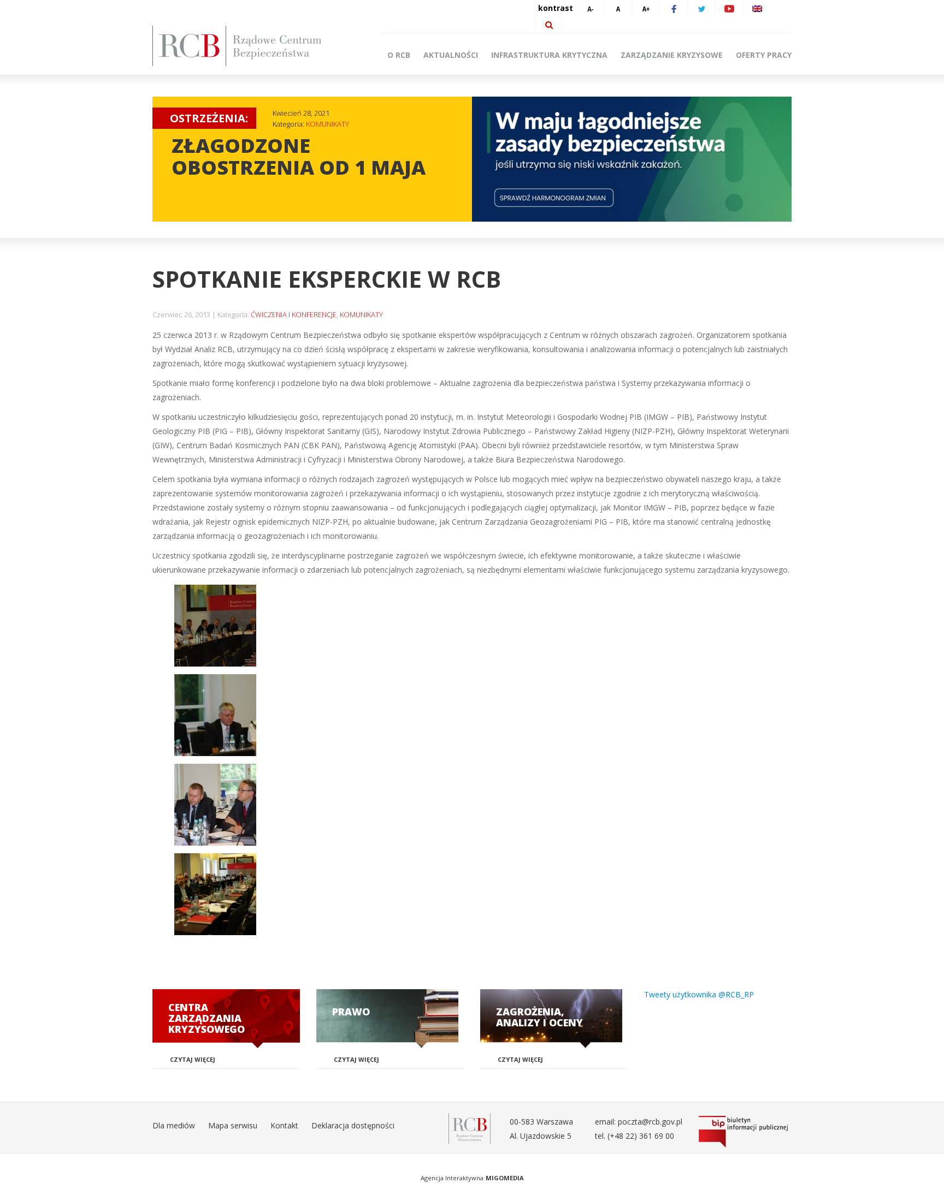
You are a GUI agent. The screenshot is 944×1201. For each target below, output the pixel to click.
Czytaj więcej (192, 1059)
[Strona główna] (253, 46)
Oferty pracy (764, 55)
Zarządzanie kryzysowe (672, 55)
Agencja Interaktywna (452, 1178)
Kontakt (284, 1125)
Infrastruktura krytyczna (549, 55)
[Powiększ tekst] (646, 8)
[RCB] (470, 1127)
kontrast (555, 8)
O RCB (398, 55)
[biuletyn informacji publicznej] (745, 1132)
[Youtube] (729, 8)
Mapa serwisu (232, 1125)
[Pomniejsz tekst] (590, 8)
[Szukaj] (549, 24)
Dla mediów (173, 1125)
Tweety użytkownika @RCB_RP (699, 994)
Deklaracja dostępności (352, 1125)
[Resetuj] (618, 8)
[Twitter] (701, 8)
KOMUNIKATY (327, 124)
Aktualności (450, 55)
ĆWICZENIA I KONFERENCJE (294, 314)
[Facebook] (674, 8)
